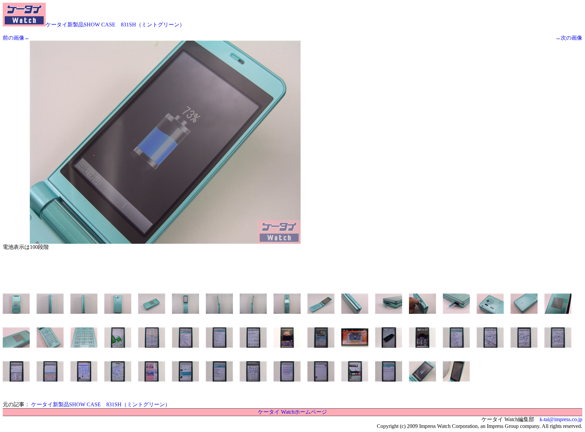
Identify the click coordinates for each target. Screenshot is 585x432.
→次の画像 (568, 38)
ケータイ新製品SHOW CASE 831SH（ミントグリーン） (115, 24)
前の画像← (16, 38)
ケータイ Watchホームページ (292, 412)
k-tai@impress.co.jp (561, 419)
